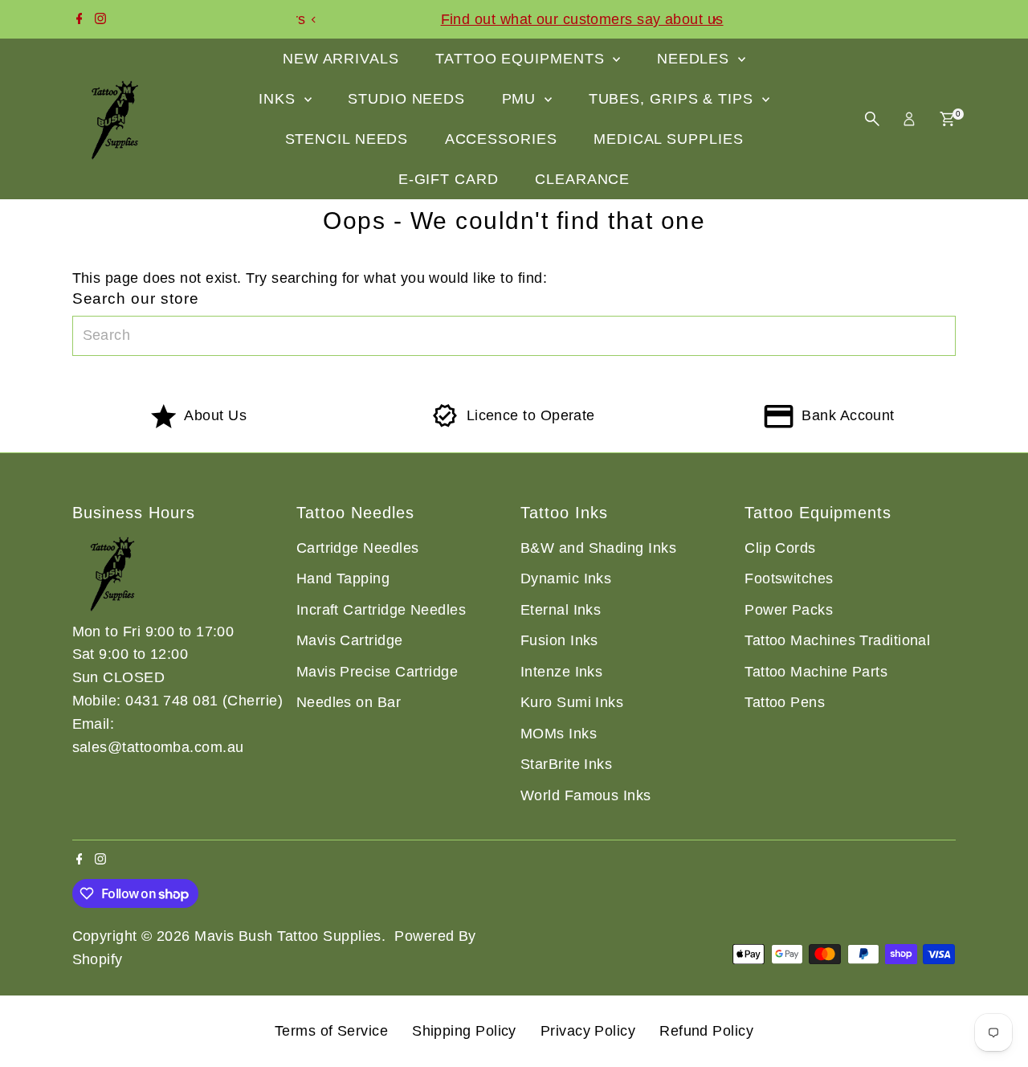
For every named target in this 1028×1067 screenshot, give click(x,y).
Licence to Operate (531, 415)
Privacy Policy (588, 1031)
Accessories (501, 139)
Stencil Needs (347, 139)
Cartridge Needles (357, 548)
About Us (215, 415)
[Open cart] (947, 119)
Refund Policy (706, 1031)
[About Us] (164, 423)
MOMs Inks (558, 734)
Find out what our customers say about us (518, 19)
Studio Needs (406, 99)
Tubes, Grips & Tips (673, 99)
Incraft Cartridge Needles (381, 610)
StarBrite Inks (566, 764)
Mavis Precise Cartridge (377, 672)
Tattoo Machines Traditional (837, 640)
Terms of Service (331, 1031)
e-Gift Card (448, 179)
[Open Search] (872, 119)
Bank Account (848, 415)
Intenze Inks (561, 672)
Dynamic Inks (565, 578)
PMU (521, 99)
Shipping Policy (464, 1031)
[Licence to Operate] (445, 423)
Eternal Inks (560, 610)
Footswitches (788, 578)
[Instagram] (100, 19)
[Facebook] (79, 19)
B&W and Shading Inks (598, 548)
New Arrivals (341, 59)
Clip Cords (780, 548)
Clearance (582, 179)
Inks (279, 99)
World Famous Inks (585, 795)
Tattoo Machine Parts (815, 672)
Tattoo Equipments (522, 59)
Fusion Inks (559, 640)
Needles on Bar (348, 702)
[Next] (714, 20)
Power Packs (788, 610)
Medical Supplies (668, 139)
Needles (695, 59)
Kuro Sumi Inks (571, 702)
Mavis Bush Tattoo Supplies (287, 936)
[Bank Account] (778, 423)
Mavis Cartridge (349, 640)
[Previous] (314, 20)
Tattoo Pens (784, 702)
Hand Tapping (343, 578)
